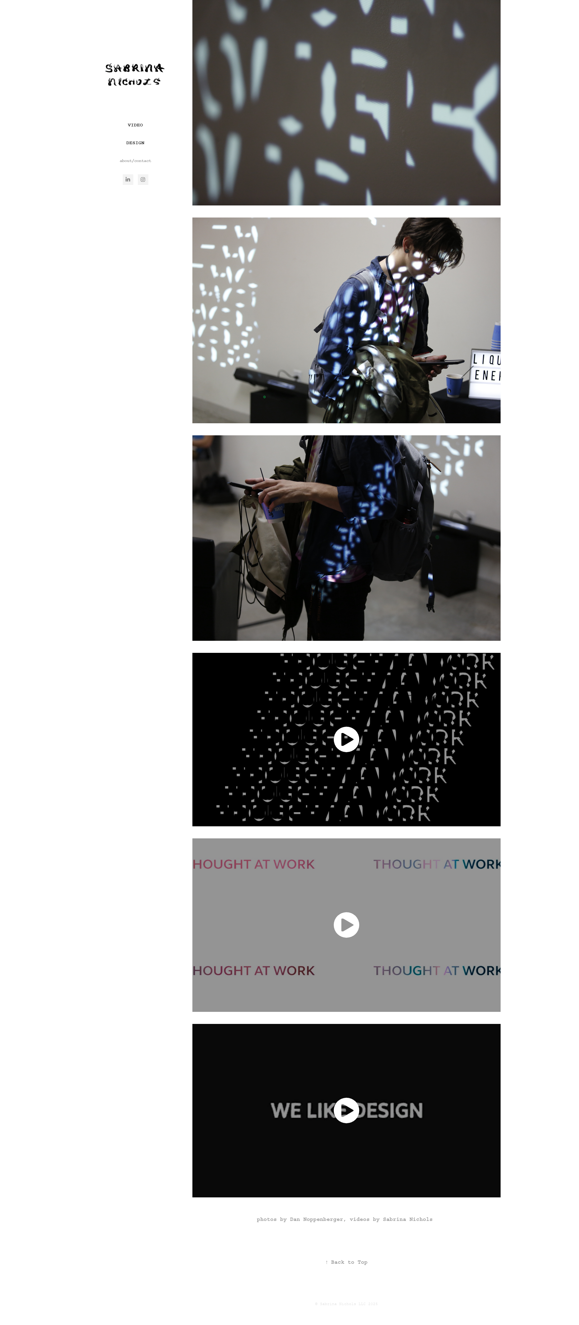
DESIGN (135, 143)
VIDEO (135, 125)
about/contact (135, 160)
